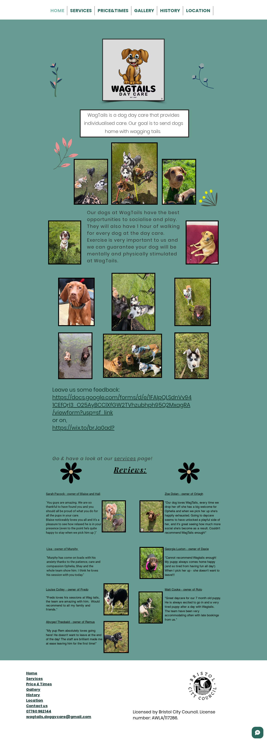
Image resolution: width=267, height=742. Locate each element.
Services (34, 678)
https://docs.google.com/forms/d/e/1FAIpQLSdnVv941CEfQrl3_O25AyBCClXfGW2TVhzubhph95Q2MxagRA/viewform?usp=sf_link (122, 404)
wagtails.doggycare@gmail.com (58, 716)
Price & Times (39, 684)
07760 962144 (38, 711)
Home (31, 673)
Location (34, 700)
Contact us (37, 705)
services (125, 458)
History (33, 694)
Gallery (33, 689)
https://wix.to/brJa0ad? (83, 428)
